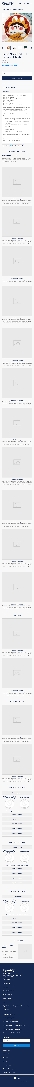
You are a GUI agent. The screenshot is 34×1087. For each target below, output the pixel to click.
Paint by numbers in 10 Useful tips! (12, 1029)
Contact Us (6, 1009)
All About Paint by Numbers (10, 1021)
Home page (6, 1053)
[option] (8, 47)
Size (3, 71)
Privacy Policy (7, 998)
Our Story (5, 987)
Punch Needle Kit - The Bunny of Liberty (12, 9)
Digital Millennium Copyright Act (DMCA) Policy (16, 1006)
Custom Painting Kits (9, 1072)
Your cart (5, 1057)
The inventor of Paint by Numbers (12, 1033)
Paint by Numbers (8, 1065)
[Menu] (31, 3)
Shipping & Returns (8, 990)
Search (5, 1061)
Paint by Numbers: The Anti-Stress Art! (14, 1025)
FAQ (4, 1002)
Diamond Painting (8, 1068)
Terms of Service (7, 994)
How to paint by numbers (10, 1017)
